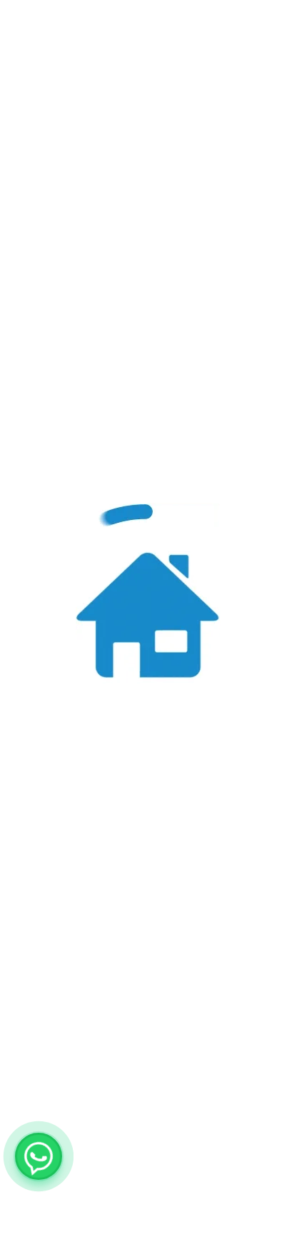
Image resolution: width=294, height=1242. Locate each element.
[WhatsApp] (38, 1156)
